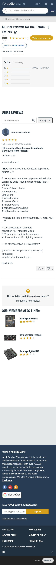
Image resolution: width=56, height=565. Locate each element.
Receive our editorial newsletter (19, 504)
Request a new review (28, 300)
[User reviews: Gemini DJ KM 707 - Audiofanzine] (13, 3)
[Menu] (52, 10)
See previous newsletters (14, 518)
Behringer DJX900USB (29, 351)
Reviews (18, 51)
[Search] (6, 11)
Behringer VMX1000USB (30, 335)
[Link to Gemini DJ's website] (15, 32)
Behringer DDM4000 (29, 318)
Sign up (37, 511)
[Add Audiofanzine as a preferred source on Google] (11, 495)
